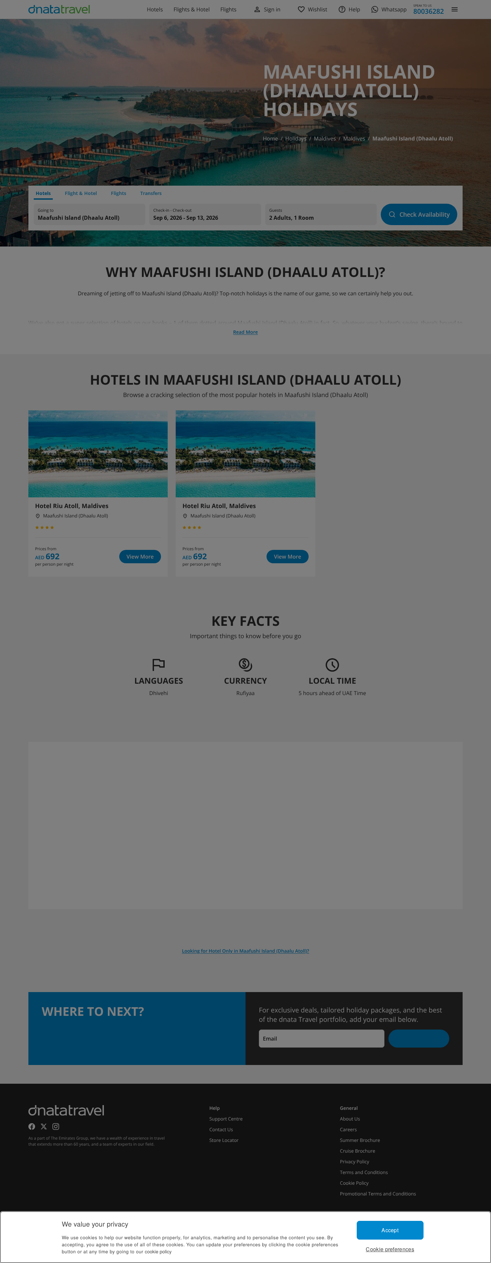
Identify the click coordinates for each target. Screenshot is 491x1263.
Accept (389, 1230)
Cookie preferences (390, 1249)
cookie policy (158, 1251)
